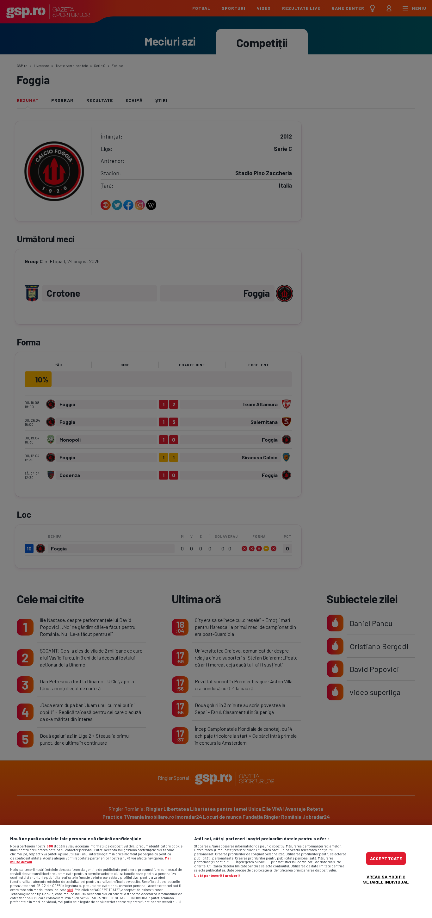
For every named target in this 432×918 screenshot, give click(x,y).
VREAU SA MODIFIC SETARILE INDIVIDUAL (386, 879)
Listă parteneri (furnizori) (217, 876)
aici (70, 889)
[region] (216, 871)
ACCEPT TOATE (386, 858)
